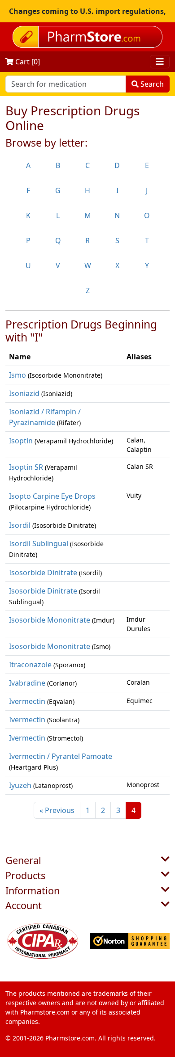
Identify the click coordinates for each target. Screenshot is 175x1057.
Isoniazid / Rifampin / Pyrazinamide (45, 417)
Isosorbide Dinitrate (43, 572)
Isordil (20, 525)
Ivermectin (27, 701)
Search (151, 84)
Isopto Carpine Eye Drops (52, 496)
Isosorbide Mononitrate (49, 620)
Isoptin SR (26, 467)
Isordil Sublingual (38, 543)
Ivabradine (27, 683)
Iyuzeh (20, 785)
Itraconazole (30, 665)
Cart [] (26, 62)
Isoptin (21, 441)
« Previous (56, 810)
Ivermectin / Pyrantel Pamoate (60, 756)
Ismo (17, 375)
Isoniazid (24, 393)
